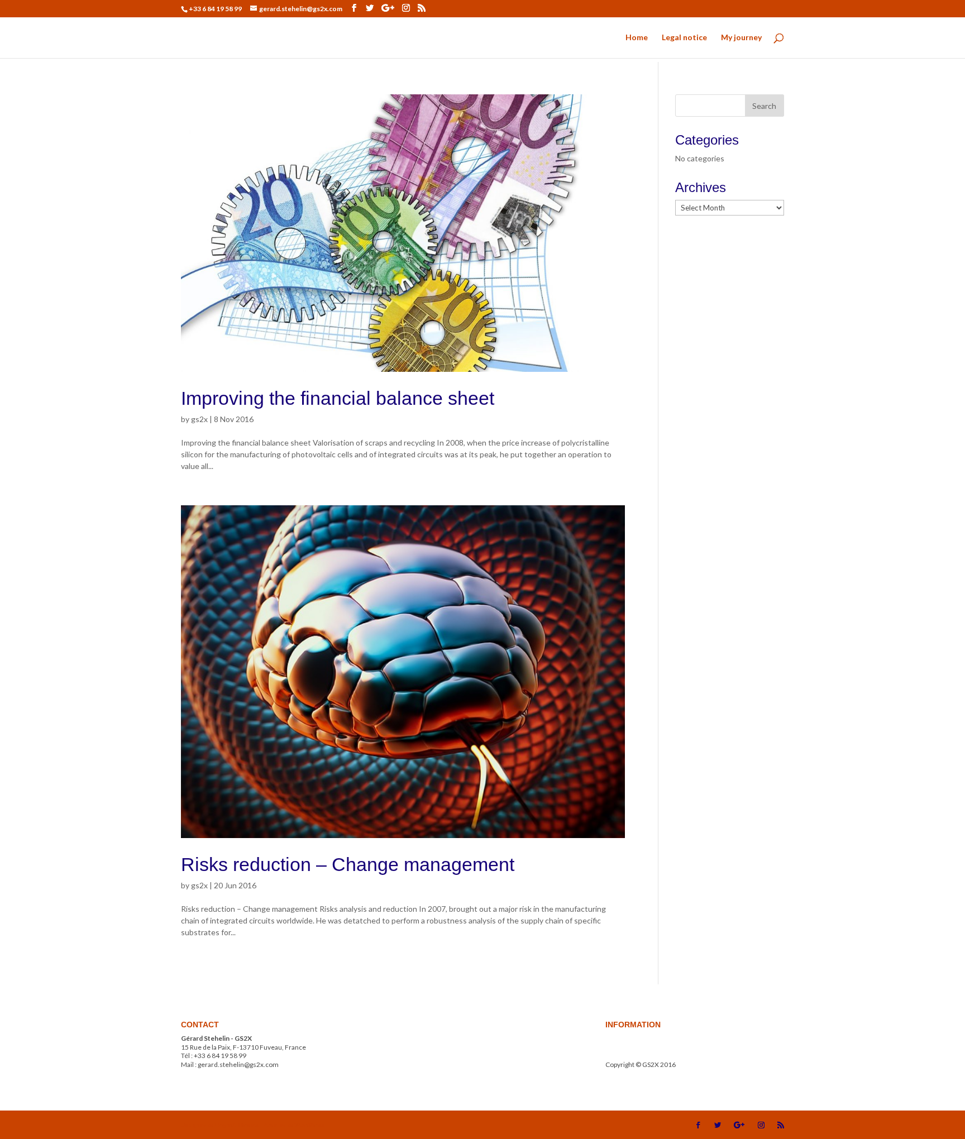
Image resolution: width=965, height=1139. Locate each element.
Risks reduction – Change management (347, 864)
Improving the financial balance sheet (337, 398)
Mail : (645, 1047)
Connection (623, 1073)
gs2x (199, 419)
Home (636, 38)
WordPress (309, 1124)
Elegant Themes (236, 1124)
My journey (741, 38)
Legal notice (684, 38)
